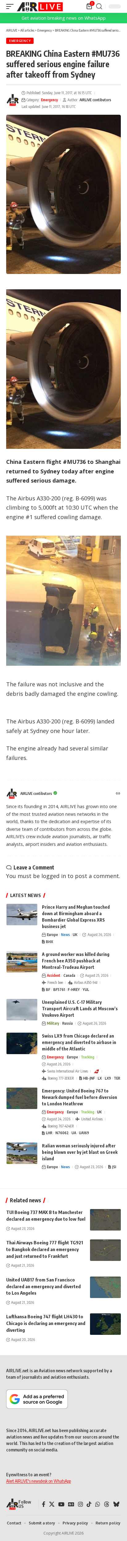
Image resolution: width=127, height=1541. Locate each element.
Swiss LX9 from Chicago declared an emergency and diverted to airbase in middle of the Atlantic (79, 1042)
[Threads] (106, 1504)
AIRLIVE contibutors (95, 100)
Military (53, 1023)
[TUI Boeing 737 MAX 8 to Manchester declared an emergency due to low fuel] (105, 1220)
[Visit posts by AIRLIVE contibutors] (12, 100)
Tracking (87, 1057)
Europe (52, 934)
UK (75, 934)
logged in (53, 876)
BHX (49, 941)
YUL (86, 989)
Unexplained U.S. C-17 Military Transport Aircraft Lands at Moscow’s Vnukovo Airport (80, 1009)
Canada (69, 975)
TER (117, 1078)
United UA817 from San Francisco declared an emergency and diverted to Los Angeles (43, 1286)
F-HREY (74, 989)
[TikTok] (89, 1504)
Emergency (20, 41)
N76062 (62, 1133)
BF (48, 989)
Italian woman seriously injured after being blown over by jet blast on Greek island (79, 1152)
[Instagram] (80, 1504)
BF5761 (59, 989)
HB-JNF (89, 1078)
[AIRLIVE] (40, 6)
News (65, 934)
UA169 (84, 1133)
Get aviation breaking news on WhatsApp (64, 18)
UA (74, 1133)
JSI (114, 1167)
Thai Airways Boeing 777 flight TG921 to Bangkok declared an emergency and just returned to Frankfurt (44, 1249)
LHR (49, 1133)
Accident (53, 975)
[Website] (118, 794)
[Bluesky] (116, 1504)
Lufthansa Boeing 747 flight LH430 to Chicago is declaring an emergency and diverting (45, 1323)
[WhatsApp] (98, 1504)
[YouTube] (61, 1504)
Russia (67, 1023)
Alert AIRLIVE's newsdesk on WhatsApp (38, 1481)
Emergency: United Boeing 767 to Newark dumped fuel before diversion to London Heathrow (79, 1097)
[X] (51, 1504)
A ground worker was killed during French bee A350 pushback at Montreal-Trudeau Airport (75, 961)
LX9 (108, 1078)
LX (100, 1078)
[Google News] (71, 1504)
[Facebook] (43, 1504)
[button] (11, 6)
